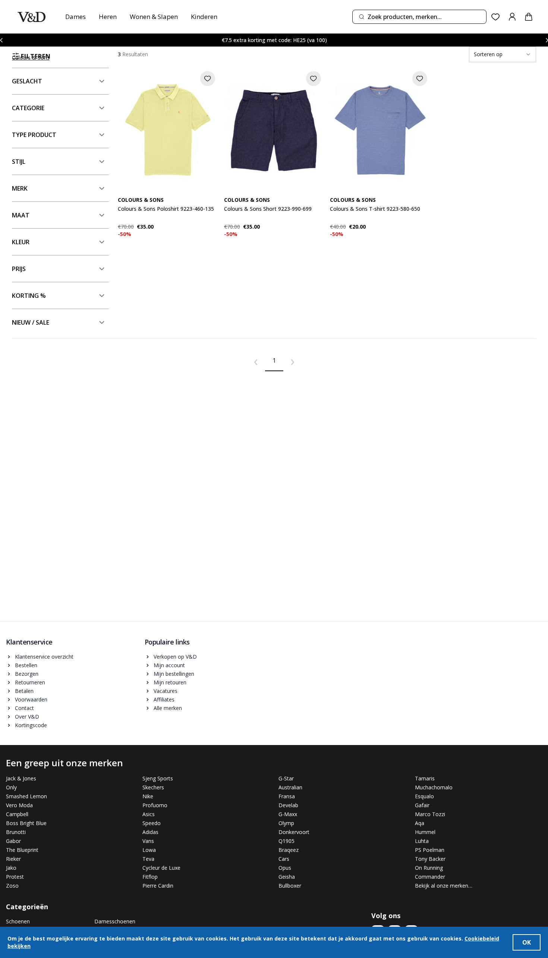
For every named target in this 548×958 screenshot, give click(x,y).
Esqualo (424, 796)
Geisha (286, 876)
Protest (15, 876)
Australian (290, 787)
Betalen (24, 690)
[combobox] (419, 17)
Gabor (13, 840)
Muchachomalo (434, 787)
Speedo (151, 823)
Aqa (419, 823)
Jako (11, 867)
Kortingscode (31, 725)
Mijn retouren (170, 682)
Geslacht (27, 81)
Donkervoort (293, 832)
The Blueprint (22, 849)
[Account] (512, 16)
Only (11, 787)
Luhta (422, 840)
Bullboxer (289, 885)
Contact (24, 708)
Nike (147, 796)
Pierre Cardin (157, 885)
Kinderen (204, 16)
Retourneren (30, 682)
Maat (20, 215)
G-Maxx (287, 814)
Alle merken (168, 708)
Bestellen (26, 665)
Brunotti (16, 832)
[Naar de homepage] (31, 17)
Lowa (149, 849)
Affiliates (164, 699)
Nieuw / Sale (30, 322)
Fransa (286, 796)
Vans (148, 840)
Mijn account (169, 665)
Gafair (422, 805)
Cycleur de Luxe (161, 867)
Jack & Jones (21, 778)
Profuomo (154, 805)
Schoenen (18, 921)
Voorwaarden (31, 699)
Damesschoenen (114, 921)
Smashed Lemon (26, 796)
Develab (288, 805)
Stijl (18, 161)
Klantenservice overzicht (44, 656)
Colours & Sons (31, 57)
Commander (430, 876)
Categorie (28, 108)
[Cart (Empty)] (528, 16)
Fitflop (150, 876)
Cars (283, 858)
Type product (34, 135)
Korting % (29, 296)
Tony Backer (430, 858)
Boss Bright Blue (26, 823)
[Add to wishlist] (207, 78)
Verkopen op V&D (175, 656)
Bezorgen (26, 673)
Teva (148, 858)
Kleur (20, 242)
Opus (284, 867)
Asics (148, 814)
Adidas (150, 832)
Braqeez (288, 849)
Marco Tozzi (430, 814)
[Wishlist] (495, 17)
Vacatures (165, 690)
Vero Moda (19, 805)
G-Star (286, 778)
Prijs (19, 269)
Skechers (153, 787)
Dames (75, 16)
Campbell (17, 814)
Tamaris (425, 778)
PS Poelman (429, 849)
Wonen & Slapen (154, 16)
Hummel (425, 832)
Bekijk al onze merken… (443, 885)
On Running (429, 867)
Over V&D (27, 716)
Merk (20, 188)
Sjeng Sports (157, 778)
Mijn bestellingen (174, 673)
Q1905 (286, 840)
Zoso (12, 885)
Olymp (286, 823)
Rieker (13, 858)
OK (526, 942)
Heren (108, 16)
